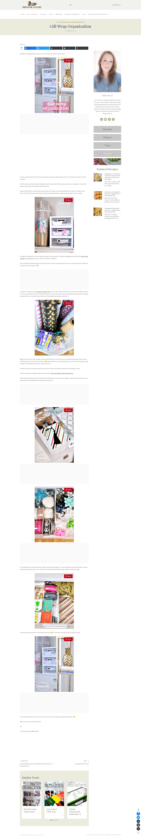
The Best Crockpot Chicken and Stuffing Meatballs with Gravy (112, 216)
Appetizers (108, 192)
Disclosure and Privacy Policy (98, 14)
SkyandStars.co (116, 834)
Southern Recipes (110, 195)
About (84, 14)
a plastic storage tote (43, 292)
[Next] (84, 800)
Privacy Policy (39, 834)
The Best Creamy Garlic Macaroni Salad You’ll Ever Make (112, 183)
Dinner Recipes (109, 174)
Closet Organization (63, 22)
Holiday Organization (78, 22)
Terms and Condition (27, 834)
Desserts (107, 137)
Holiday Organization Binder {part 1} (75, 811)
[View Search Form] (70, 5)
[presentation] (31, 794)
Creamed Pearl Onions (82, 762)
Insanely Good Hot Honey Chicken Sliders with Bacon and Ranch (112, 200)
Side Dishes (108, 179)
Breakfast (107, 129)
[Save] (54, 112)
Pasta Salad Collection (112, 177)
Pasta (107, 145)
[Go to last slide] (24, 800)
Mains (107, 162)
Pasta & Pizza (116, 175)
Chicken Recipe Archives (112, 208)
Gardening (59, 14)
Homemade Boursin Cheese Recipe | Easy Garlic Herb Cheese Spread (36, 763)
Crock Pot (108, 210)
